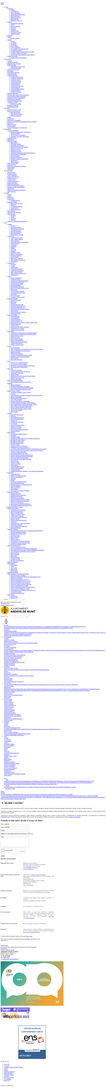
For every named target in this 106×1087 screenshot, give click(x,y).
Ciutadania (7, 666)
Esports (9, 346)
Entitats (9, 37)
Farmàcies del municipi (17, 511)
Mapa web (7, 1080)
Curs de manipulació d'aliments (19, 526)
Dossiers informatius (16, 379)
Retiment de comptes (16, 104)
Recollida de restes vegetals (18, 440)
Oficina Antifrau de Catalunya (18, 312)
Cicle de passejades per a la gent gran (17, 127)
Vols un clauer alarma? (16, 410)
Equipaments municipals (17, 23)
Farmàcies (13, 29)
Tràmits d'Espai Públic (16, 343)
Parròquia (13, 28)
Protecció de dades (9, 1077)
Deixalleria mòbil (15, 437)
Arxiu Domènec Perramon (17, 291)
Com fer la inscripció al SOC (18, 547)
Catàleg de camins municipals (18, 452)
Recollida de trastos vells (17, 441)
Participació (10, 169)
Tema (2, 837)
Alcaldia (9, 224)
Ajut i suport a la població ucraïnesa (20, 490)
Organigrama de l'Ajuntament (18, 154)
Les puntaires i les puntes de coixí (19, 48)
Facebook (13, 215)
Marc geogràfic (15, 19)
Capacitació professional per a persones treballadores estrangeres (27, 550)
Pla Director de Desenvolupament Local (21, 505)
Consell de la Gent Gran (17, 86)
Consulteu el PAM (12, 102)
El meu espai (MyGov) (13, 176)
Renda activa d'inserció (17, 258)
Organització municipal (13, 72)
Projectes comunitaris (16, 255)
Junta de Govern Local (13, 69)
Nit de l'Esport (14, 358)
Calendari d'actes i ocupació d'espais (13, 1067)
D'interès (9, 22)
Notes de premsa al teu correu (18, 273)
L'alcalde (9, 60)
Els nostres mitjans (12, 202)
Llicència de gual (15, 535)
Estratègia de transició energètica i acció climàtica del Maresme (27, 471)
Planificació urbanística (17, 578)
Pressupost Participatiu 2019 (18, 306)
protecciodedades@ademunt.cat (30, 867)
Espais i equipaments (16, 278)
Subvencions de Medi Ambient (19, 434)
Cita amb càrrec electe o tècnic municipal (18, 95)
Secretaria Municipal (16, 231)
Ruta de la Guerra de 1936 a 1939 (19, 288)
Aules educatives (15, 318)
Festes (9, 361)
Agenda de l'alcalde (12, 62)
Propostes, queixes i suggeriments (16, 98)
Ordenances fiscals (15, 150)
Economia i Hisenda (12, 298)
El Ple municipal (11, 65)
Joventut (9, 413)
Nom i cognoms (5, 824)
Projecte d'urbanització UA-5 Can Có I (21, 581)
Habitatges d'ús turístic (16, 496)
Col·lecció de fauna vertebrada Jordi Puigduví (23, 54)
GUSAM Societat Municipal (14, 380)
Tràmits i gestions (15, 539)
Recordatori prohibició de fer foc (19, 453)
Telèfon (3, 830)
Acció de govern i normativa (18, 135)
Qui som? (13, 226)
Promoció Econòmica (13, 492)
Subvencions (14, 160)
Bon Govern (14, 568)
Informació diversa (15, 527)
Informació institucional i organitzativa (21, 132)
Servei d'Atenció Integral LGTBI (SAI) (21, 407)
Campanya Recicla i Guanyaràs (19, 446)
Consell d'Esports (15, 84)
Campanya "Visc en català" (18, 297)
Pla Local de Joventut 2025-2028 (19, 429)
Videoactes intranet (9, 1074)
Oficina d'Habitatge (16, 385)
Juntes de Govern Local (17, 148)
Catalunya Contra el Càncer (18, 514)
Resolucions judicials (12, 105)
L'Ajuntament (7, 637)
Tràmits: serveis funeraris (17, 516)
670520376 (4, 817)
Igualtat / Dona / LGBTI (13, 391)
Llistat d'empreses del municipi (19, 57)
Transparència (14, 261)
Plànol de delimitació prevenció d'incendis (22, 456)
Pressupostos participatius (14, 99)
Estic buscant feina (15, 112)
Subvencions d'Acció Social (18, 260)
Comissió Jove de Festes (17, 422)
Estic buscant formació (16, 114)
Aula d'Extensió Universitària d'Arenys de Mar (23, 551)
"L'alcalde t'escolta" (16, 230)
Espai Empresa (11, 211)
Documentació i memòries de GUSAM (21, 382)
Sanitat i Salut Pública (13, 508)
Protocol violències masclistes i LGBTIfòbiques (23, 403)
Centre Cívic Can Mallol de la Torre (20, 588)
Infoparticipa (10, 139)
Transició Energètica (12, 572)
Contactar (6, 1076)
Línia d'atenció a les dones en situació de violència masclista (26, 395)
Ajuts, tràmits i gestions (17, 239)
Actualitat (13, 264)
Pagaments (13, 303)
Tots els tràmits (11, 172)
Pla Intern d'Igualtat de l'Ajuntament (20, 401)
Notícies (9, 194)
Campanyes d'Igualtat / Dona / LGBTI (21, 392)
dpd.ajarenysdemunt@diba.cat (38, 874)
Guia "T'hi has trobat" (16, 400)
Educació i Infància (12, 315)
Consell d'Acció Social (17, 77)
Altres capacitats (15, 240)
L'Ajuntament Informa (16, 206)
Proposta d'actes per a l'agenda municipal (21, 484)
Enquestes (13, 478)
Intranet (6, 1070)
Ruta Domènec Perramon (17, 286)
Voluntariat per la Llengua (17, 328)
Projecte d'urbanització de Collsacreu (20, 582)
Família (12, 248)
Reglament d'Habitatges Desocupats (20, 386)
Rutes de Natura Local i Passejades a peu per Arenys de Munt (27, 349)
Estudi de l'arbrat (15, 462)
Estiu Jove (13, 416)
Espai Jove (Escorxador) (17, 414)
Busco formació (15, 553)
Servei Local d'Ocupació (13, 111)
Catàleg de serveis (12, 178)
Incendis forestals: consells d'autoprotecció (22, 455)
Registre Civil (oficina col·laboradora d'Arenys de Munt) (22, 121)
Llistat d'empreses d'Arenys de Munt (20, 499)
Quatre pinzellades (15, 13)
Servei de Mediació (16, 486)
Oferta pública (14, 571)
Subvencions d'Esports (16, 359)
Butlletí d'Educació (16, 209)
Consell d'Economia (16, 81)
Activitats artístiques (16, 285)
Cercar (5, 599)
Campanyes (14, 522)
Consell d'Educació (16, 83)
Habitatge (13, 251)
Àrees (5, 736)
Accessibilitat (7, 1079)
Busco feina (14, 556)
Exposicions (14, 294)
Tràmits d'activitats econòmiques (19, 342)
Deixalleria (13, 435)
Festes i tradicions (15, 47)
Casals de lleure (15, 325)
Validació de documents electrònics (16, 190)
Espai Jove (10, 123)
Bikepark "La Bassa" (16, 426)
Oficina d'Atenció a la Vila (14, 109)
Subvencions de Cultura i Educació (20, 327)
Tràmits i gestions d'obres (17, 345)
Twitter (12, 217)
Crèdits (6, 1068)
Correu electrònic (5, 827)
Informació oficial (12, 141)
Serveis (12, 25)
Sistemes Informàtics (12, 562)
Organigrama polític (16, 68)
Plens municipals (15, 156)
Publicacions (14, 289)
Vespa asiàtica (14, 465)
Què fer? (13, 41)
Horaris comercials (15, 493)
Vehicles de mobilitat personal (18, 544)
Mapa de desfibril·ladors (17, 513)
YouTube (13, 220)
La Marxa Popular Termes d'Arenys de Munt (22, 51)
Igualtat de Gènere (15, 252)
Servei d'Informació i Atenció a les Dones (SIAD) (24, 404)
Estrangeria (13, 246)
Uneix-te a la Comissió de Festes (19, 362)
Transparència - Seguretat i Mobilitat (20, 541)
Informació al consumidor (14, 120)
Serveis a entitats (15, 38)
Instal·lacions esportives (17, 353)
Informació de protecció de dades (19, 147)
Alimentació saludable (16, 524)
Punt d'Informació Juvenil (17, 417)
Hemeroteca (10, 197)
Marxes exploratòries (16, 397)
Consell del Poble (15, 90)
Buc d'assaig (14, 423)
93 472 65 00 (30, 885)
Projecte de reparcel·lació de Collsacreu (21, 584)
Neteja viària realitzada (17, 339)
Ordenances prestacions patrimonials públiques (23, 153)
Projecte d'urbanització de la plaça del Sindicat (23, 587)
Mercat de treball (15, 557)
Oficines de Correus (16, 32)
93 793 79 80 (28, 866)
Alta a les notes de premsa (14, 212)
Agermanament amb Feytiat (18, 14)
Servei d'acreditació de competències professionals (24, 548)
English (7, 605)
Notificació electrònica (13, 184)
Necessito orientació (16, 115)
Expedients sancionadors (17, 145)
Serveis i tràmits (8, 699)
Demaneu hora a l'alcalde (13, 63)
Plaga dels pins (14, 461)
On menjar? (14, 43)
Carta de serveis (11, 165)
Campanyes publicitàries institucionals (17, 221)
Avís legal (6, 1065)
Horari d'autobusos (15, 26)
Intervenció (13, 301)
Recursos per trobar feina (17, 560)
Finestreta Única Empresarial (18, 495)
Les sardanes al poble (16, 50)
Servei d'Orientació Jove (17, 419)
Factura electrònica (12, 182)
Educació (9, 35)
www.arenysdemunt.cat (28, 869)
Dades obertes (11, 167)
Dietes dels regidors (16, 144)
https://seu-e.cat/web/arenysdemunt (31, 932)
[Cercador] (27, 616)
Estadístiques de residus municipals (20, 447)
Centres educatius (15, 316)
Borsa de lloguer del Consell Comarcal (21, 389)
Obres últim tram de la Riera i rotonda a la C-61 (23, 590)
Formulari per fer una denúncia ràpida (20, 542)
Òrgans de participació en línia (18, 481)
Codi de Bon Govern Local (18, 66)
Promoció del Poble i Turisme (15, 507)
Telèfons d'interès (15, 34)
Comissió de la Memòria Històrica (19, 281)
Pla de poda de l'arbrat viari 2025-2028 (21, 459)
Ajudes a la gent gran (16, 370)
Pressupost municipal (16, 157)
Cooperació (14, 245)
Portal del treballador (9, 1071)
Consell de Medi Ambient (17, 89)
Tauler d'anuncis (15, 162)
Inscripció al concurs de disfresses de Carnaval (23, 365)
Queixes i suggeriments (17, 477)
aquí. (31, 936)
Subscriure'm (4, 948)
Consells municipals (12, 75)
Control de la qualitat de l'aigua (19, 517)
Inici (5, 778)
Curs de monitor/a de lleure (18, 425)
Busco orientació (15, 554)
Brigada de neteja (15, 337)
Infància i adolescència (16, 254)
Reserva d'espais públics (17, 340)
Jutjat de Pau (10, 118)
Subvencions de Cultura (17, 284)
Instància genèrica (12, 173)
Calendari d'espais (12, 138)
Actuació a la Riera (16, 463)
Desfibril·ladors (15, 31)
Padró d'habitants (15, 536)
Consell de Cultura (15, 80)
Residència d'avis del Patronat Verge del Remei (23, 376)
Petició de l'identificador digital (15, 185)
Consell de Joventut (16, 428)
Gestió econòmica (15, 133)
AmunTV (13, 205)
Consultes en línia (15, 559)
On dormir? (14, 44)
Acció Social (10, 236)
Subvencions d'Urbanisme (17, 593)
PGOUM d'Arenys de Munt (18, 575)
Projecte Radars (11, 126)
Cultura (9, 276)
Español (3, 605)
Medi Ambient (11, 432)
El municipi (10, 8)
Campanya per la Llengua (17, 330)
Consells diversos (15, 469)
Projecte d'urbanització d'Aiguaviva (20, 580)
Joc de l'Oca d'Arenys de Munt (19, 364)
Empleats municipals (12, 107)
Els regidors (10, 71)
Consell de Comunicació (17, 78)
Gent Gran (13, 249)
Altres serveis (10, 594)
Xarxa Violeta (14, 411)
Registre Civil (14, 538)
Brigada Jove (14, 420)
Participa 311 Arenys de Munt (18, 475)
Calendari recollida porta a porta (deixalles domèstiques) (25, 438)
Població (13, 10)
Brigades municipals (12, 93)
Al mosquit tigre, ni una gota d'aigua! (20, 523)
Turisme (9, 40)
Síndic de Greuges (15, 487)
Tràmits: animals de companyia (19, 520)
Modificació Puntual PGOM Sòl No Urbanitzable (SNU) (25, 577)
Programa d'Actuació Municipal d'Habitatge (22, 388)
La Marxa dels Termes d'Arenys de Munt (21, 355)
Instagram (13, 218)
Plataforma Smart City (16, 20)
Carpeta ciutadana (12, 175)
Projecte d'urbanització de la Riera (19, 585)
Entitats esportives (15, 352)
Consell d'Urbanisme (16, 92)
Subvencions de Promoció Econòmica (20, 504)
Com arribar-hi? (15, 11)
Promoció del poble (12, 56)
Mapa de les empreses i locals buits (20, 501)
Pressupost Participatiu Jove (14, 101)
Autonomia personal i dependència (20, 242)
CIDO (12, 566)
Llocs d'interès (14, 46)
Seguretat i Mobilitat (12, 529)
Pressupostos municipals (17, 304)
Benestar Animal (11, 124)
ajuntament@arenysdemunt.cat (10, 959)
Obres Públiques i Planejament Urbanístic (18, 574)
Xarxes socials (11, 214)
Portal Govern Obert (12, 163)
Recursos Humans (15, 233)
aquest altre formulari (74, 817)
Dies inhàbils (14, 142)
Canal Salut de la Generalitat (18, 510)
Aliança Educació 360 (16, 321)
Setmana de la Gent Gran (17, 377)
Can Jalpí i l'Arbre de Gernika (18, 53)
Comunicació (10, 199)
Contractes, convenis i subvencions (20, 136)
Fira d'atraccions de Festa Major (19, 367)
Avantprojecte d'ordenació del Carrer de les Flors (23, 334)
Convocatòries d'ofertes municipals (16, 96)
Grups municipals (11, 74)
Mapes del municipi (16, 17)
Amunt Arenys (14, 208)
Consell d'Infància (15, 87)
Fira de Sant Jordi (15, 295)
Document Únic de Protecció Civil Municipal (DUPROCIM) (27, 530)
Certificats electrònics (12, 181)
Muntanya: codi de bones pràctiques (20, 356)
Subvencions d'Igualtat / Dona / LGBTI (21, 408)
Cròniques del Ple (15, 200)
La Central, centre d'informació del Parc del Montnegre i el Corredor (28, 449)
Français (12, 605)
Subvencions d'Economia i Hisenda (20, 309)
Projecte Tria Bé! (15, 444)
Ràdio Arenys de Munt (17, 203)
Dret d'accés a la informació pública (16, 166)
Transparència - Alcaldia (17, 234)
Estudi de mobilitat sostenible (18, 532)
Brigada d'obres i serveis (17, 336)
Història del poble (15, 16)
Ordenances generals (16, 151)
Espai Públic (10, 331)
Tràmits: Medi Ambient (17, 468)
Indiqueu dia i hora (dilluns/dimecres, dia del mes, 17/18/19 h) (17, 833)
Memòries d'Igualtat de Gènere (19, 398)
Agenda (9, 196)
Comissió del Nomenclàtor (18, 282)
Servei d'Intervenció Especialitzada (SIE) (21, 405)
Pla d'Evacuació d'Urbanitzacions (19, 458)
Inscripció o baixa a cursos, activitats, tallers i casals (24, 322)
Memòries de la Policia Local (18, 533)
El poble (6, 625)
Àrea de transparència (13, 130)
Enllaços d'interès (15, 431)
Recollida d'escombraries (17, 443)
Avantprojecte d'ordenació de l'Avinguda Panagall (24, 333)
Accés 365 (7, 1064)
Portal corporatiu (8, 1073)
